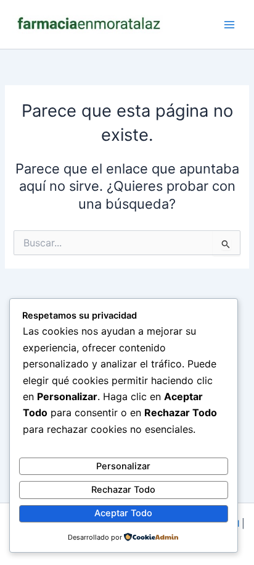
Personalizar (123, 466)
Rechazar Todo (123, 489)
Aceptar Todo (123, 513)
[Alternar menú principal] (229, 24)
